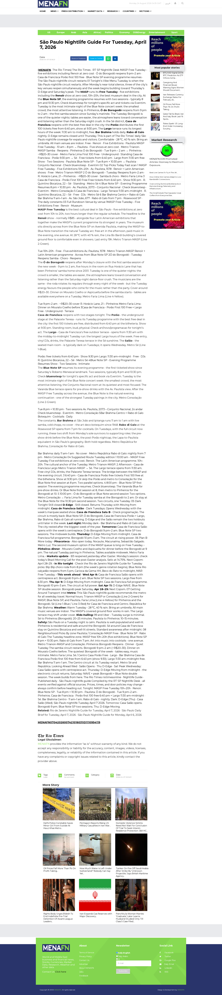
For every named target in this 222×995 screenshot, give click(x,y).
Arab (73, 32)
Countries (128, 11)
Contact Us (84, 960)
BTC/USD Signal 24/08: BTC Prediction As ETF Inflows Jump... (173, 75)
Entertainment (153, 32)
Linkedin (168, 968)
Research (112, 11)
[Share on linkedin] (115, 58)
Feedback (83, 976)
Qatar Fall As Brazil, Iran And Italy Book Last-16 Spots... (173, 116)
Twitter (167, 956)
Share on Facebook (79, 58)
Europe (61, 32)
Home (43, 11)
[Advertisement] (112, 21)
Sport (172, 32)
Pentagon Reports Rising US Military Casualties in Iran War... (95, 824)
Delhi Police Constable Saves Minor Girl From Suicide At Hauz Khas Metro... (58, 825)
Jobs (81, 972)
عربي (167, 3)
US (46, 32)
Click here (60, 971)
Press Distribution (72, 11)
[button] (175, 3)
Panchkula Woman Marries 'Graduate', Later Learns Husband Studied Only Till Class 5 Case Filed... (130, 918)
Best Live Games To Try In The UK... (164, 172)
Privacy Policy (85, 956)
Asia (84, 32)
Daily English (124, 953)
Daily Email (169, 964)
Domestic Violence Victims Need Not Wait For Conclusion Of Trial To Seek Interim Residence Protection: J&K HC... (132, 827)
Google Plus (169, 960)
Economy (124, 32)
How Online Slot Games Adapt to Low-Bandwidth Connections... (166, 178)
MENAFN (45, 69)
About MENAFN (86, 968)
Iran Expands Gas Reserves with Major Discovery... (96, 915)
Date (42, 57)
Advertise (83, 964)
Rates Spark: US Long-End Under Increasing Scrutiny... (173, 126)
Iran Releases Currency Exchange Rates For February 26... (173, 97)
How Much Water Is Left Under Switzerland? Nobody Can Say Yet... (96, 871)
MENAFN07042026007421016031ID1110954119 (69, 722)
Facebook (168, 952)
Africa (96, 32)
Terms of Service (86, 952)
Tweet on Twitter (96, 58)
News (54, 11)
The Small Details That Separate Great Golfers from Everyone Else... (165, 194)
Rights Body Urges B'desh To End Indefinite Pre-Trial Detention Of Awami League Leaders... (58, 918)
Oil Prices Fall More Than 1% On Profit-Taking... (171, 107)
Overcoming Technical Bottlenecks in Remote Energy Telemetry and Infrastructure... (165, 186)
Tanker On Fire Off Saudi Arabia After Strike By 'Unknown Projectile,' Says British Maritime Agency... (132, 872)
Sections (144, 11)
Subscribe (123, 971)
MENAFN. (58, 990)
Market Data (95, 11)
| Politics (108, 32)
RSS (166, 972)
